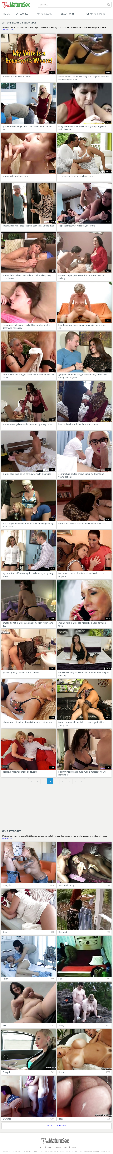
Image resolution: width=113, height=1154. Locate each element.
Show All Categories (56, 1125)
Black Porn (67, 13)
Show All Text (7, 30)
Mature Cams (44, 13)
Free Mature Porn (94, 13)
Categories (22, 13)
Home (6, 13)
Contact (74, 1147)
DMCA (41, 1147)
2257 (49, 1147)
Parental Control (60, 1147)
